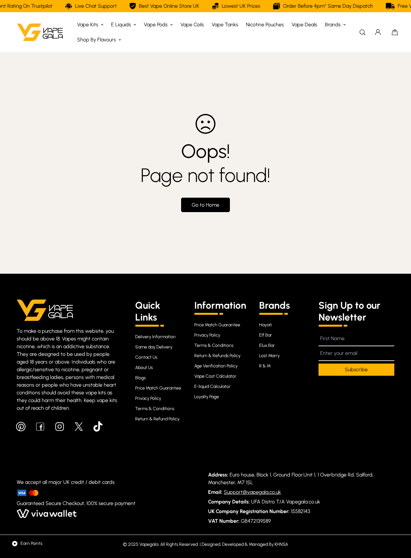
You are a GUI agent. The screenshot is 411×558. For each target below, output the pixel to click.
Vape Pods (156, 24)
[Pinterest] (21, 426)
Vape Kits (87, 24)
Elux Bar (267, 345)
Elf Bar (265, 335)
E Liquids (121, 24)
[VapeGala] (40, 32)
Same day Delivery (153, 347)
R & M (265, 366)
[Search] (362, 32)
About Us (144, 367)
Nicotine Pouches (265, 24)
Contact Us (146, 357)
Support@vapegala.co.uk (252, 492)
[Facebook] (40, 426)
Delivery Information (155, 336)
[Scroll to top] (398, 523)
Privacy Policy (148, 398)
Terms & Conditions (154, 408)
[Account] (378, 32)
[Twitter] (78, 426)
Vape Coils (192, 24)
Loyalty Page (206, 396)
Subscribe (356, 369)
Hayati (265, 325)
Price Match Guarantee (158, 388)
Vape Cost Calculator (215, 376)
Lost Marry (269, 355)
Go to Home (205, 205)
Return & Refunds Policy (217, 355)
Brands (333, 24)
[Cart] (394, 32)
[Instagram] (59, 426)
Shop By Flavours (96, 40)
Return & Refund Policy (157, 419)
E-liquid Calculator (212, 386)
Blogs (140, 378)
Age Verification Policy (216, 366)
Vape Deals (304, 24)
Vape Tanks (225, 24)
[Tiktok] (98, 426)
